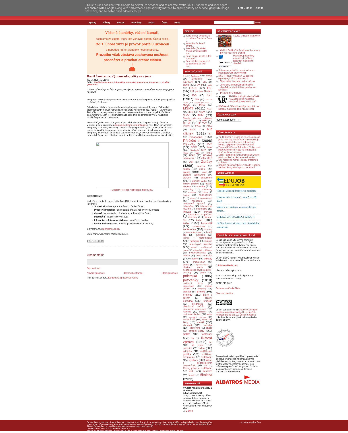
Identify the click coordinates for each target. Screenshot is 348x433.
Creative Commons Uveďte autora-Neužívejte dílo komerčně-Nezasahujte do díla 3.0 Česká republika (236, 312)
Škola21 (191, 375)
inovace (208, 212)
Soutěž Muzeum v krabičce (246, 35)
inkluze (187, 211)
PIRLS (209, 126)
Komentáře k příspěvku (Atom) (123, 278)
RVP (209, 144)
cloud (204, 172)
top (210, 342)
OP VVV (202, 123)
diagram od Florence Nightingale (130, 125)
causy (186, 171)
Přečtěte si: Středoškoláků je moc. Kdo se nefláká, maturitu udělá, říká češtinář (238, 107)
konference (189, 229)
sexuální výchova (197, 317)
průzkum (208, 301)
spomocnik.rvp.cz (110, 229)
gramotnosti (206, 198)
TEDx (197, 153)
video (201, 348)
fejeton (205, 192)
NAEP (209, 109)
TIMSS (209, 153)
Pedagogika (195, 136)
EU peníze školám (201, 91)
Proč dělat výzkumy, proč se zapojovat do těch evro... (198, 64)
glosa (192, 198)
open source (202, 265)
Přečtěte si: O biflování (231, 93)
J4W (181, 431)
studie (209, 328)
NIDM (190, 112)
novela (186, 255)
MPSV (202, 105)
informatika (201, 209)
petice (203, 272)
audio (202, 169)
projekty (187, 294)
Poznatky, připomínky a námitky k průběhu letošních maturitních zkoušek (243, 59)
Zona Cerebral (138, 431)
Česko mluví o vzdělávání (197, 368)
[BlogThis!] (92, 241)
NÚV (200, 115)
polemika (190, 276)
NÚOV (186, 115)
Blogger (245, 423)
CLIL (205, 82)
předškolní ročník (193, 306)
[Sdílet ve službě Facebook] (99, 241)
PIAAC (198, 126)
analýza (201, 166)
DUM (186, 84)
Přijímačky (189, 144)
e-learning (188, 189)
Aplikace (195, 76)
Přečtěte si (191, 141)
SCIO (194, 147)
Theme (90, 431)
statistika (208, 325)
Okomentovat (93, 268)
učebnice (187, 348)
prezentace (188, 286)
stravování (195, 328)
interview (192, 217)
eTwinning (207, 189)
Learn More (245, 8)
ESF (209, 87)
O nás (177, 22)
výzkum (193, 360)
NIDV (202, 111)
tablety (186, 334)
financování (205, 194)
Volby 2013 (206, 158)
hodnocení (197, 201)
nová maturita (204, 255)
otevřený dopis (193, 267)
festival (186, 195)
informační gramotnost (137, 82)
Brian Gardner (104, 431)
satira (209, 314)
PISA (192, 129)
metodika (194, 241)
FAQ (194, 95)
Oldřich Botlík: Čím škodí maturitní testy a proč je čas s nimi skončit (240, 51)
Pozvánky (136, 22)
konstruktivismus (193, 232)
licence (186, 238)
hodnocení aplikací (194, 203)
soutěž (200, 322)
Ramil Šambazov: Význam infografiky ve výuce (119, 76)
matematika (205, 237)
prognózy (202, 289)
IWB (197, 99)
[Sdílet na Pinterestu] (102, 241)
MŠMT (151, 22)
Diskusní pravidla (224, 293)
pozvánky (190, 280)
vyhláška (187, 351)
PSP (210, 134)
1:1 (184, 76)
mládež (194, 247)
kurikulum (200, 235)
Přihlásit (256, 423)
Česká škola (93, 423)
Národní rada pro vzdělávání (197, 118)
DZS (210, 85)
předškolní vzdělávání (194, 309)
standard (187, 325)
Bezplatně (197, 79)
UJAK (192, 155)
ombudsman (199, 262)
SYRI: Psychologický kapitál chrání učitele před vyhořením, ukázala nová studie (239, 156)
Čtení (164, 22)
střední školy (196, 330)
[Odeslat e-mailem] (88, 241)
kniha (199, 220)
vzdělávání (206, 357)
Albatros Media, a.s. (228, 265)
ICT (209, 95)
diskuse (187, 177)
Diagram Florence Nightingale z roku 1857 (132, 190)
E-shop (189, 411)
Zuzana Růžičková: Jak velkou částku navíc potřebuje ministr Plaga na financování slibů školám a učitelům (239, 150)
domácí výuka (199, 181)
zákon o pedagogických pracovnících (197, 363)
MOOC (186, 105)
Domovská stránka (133, 273)
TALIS (185, 153)
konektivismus (199, 226)
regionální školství (192, 314)
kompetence (155, 82)
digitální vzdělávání (194, 175)
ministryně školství (200, 244)
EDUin (192, 87)
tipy (192, 338)
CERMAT (188, 81)
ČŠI (191, 370)
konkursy (208, 229)
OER (204, 120)
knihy (186, 223)
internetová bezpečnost (200, 214)
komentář (206, 223)
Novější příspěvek (96, 273)
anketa (186, 169)
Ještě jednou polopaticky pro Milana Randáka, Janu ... (199, 38)
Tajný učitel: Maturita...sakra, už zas (237, 81)
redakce (202, 312)
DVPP (200, 85)
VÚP (191, 162)
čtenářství (207, 371)
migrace (208, 241)
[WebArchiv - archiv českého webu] (225, 346)
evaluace (192, 192)
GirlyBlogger (158, 431)
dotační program (191, 184)
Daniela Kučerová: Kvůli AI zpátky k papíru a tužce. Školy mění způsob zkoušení (239, 166)
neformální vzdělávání (202, 250)
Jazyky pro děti (201, 102)
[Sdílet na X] (95, 241)
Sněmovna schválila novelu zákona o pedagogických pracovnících (236, 71)
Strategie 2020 (198, 150)
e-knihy (200, 186)
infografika (119, 82)
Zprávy (92, 22)
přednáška (197, 304)
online (186, 264)
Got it (260, 8)
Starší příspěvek (170, 273)
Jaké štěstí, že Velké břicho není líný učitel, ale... (196, 51)
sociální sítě (189, 319)
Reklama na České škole (228, 288)
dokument (206, 177)
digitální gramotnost (103, 82)
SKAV (209, 147)
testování (207, 333)
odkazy (208, 258)
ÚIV (205, 365)
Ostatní (186, 126)
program (187, 291)
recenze (187, 311)
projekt (201, 291)
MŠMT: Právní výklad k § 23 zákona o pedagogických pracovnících (235, 77)
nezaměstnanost (197, 252)
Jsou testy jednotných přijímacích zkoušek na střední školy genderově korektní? (237, 87)
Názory (106, 22)
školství (206, 375)
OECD (191, 120)
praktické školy (193, 283)
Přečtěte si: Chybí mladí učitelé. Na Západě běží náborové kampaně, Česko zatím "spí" (244, 99)
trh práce (197, 345)
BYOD (209, 76)
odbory (195, 258)
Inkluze (121, 22)
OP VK (186, 123)
